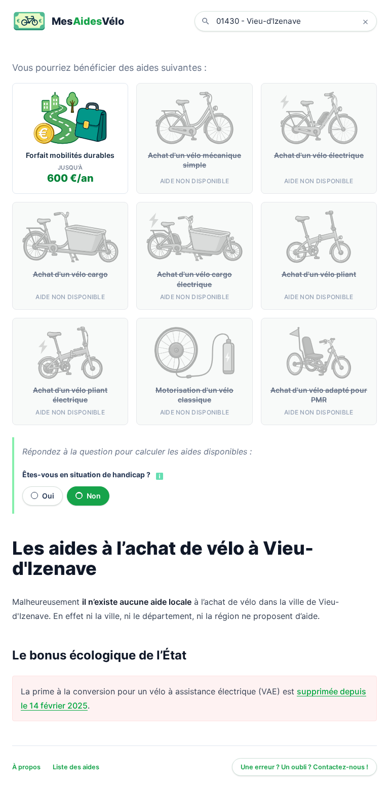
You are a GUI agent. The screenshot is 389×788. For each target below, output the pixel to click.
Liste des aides (76, 767)
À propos (26, 767)
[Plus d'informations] (158, 475)
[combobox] (293, 21)
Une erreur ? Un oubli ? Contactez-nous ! (304, 767)
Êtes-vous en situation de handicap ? (86, 474)
